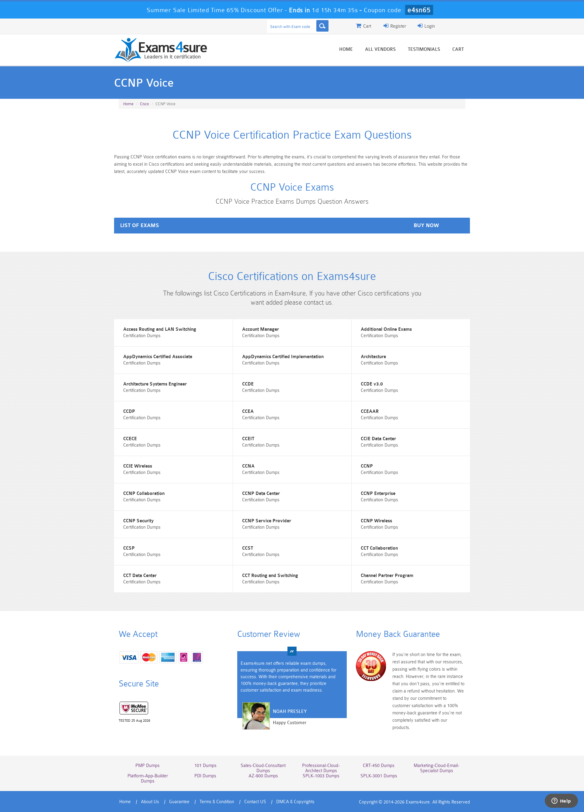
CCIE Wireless (137, 466)
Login (429, 26)
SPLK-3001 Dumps (378, 776)
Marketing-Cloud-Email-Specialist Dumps (436, 768)
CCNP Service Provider (266, 520)
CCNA (248, 466)
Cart (458, 49)
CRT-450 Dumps (379, 765)
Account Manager (260, 329)
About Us (150, 801)
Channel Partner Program (387, 575)
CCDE (248, 384)
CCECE (130, 438)
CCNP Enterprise (378, 493)
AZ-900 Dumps (263, 776)
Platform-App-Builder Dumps (147, 778)
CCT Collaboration (379, 548)
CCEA (248, 411)
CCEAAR (370, 411)
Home (346, 49)
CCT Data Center (140, 575)
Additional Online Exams (386, 329)
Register (397, 26)
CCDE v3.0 (372, 384)
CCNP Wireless (376, 520)
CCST (247, 548)
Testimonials (424, 49)
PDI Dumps (205, 776)
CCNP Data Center (261, 493)
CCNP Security (138, 520)
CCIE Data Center (378, 438)
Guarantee (179, 801)
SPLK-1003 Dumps (321, 776)
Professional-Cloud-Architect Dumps (321, 768)
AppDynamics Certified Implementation (283, 356)
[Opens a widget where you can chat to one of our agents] (561, 801)
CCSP (129, 548)
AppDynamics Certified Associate (157, 356)
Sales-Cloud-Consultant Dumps (263, 768)
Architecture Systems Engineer (155, 384)
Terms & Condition (217, 801)
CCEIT (248, 438)
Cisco (144, 104)
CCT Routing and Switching (270, 575)
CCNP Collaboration (144, 493)
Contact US (255, 801)
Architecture (373, 356)
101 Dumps (205, 765)
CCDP (129, 411)
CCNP (367, 466)
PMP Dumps (147, 765)
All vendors (380, 49)
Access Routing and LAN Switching (159, 329)
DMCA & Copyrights (295, 801)
